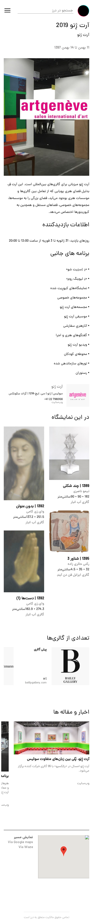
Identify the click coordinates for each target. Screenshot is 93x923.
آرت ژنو (83, 35)
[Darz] (83, 11)
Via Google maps (20, 842)
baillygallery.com (36, 683)
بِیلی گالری (40, 649)
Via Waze (26, 847)
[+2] (71, 666)
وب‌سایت (57, 402)
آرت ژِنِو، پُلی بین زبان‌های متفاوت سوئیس (58, 759)
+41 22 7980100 (53, 399)
